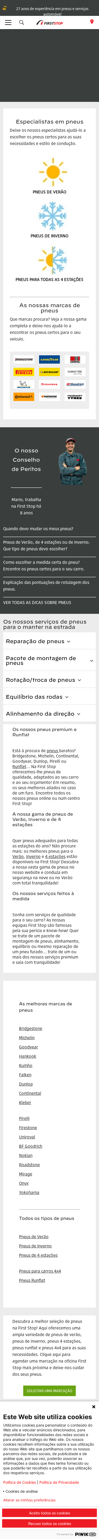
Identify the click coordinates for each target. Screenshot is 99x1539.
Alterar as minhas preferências (29, 1500)
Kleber (25, 1102)
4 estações (55, 856)
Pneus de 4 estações (38, 1255)
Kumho (25, 1065)
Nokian (25, 1155)
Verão (18, 856)
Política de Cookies (19, 1482)
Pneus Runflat (32, 1280)
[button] (21, 22)
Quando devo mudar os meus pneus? (38, 528)
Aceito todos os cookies (49, 1513)
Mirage (25, 1174)
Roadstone (29, 1164)
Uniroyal (27, 1137)
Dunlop (26, 1084)
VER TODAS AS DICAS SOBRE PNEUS (37, 602)
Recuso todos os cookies (49, 1523)
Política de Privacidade (59, 1482)
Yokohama (29, 1192)
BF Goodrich (30, 1146)
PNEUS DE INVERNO (49, 235)
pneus (52, 750)
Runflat (19, 766)
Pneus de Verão (34, 1236)
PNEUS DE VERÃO (49, 191)
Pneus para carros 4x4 (40, 1271)
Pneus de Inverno (35, 1246)
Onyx (24, 1183)
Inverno (33, 856)
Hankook (27, 1056)
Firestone (28, 1127)
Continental (30, 1093)
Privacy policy (82, 1500)
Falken (25, 1074)
